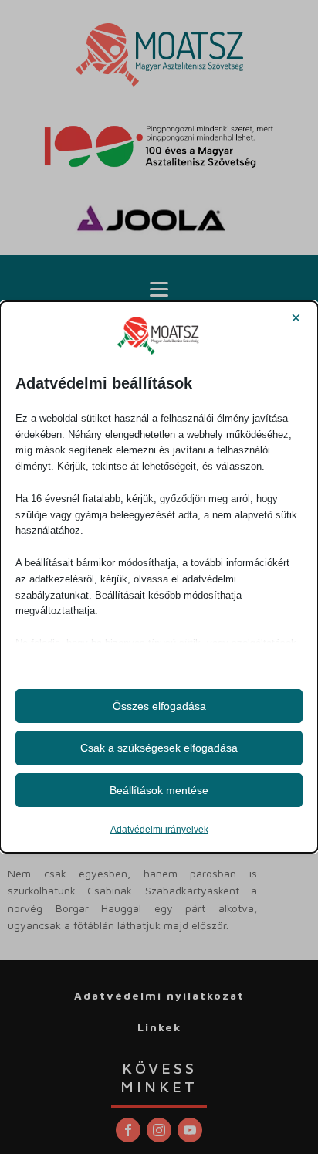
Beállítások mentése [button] (159, 790)
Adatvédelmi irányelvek (159, 829)
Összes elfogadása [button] (159, 706)
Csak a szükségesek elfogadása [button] (159, 748)
